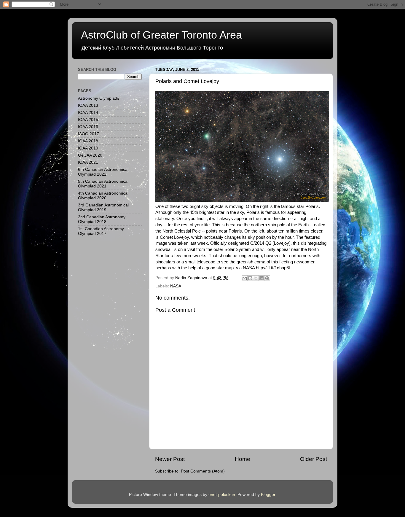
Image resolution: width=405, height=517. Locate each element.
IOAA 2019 (88, 148)
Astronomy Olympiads (98, 98)
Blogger (268, 494)
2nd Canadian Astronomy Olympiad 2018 (101, 219)
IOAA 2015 (88, 119)
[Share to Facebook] (261, 278)
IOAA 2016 (88, 127)
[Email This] (245, 278)
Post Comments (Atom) (203, 471)
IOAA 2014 (88, 112)
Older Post (313, 459)
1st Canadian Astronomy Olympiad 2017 (101, 231)
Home (242, 459)
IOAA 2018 (88, 141)
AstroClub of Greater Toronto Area (161, 35)
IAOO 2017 (88, 134)
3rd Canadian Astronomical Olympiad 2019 (103, 207)
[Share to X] (256, 278)
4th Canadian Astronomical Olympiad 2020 (103, 195)
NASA (175, 286)
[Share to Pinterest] (267, 278)
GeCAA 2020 (90, 155)
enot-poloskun (221, 494)
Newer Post (170, 459)
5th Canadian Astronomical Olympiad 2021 (103, 183)
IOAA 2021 (88, 162)
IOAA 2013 (88, 105)
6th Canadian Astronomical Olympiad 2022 (103, 171)
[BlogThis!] (250, 278)
